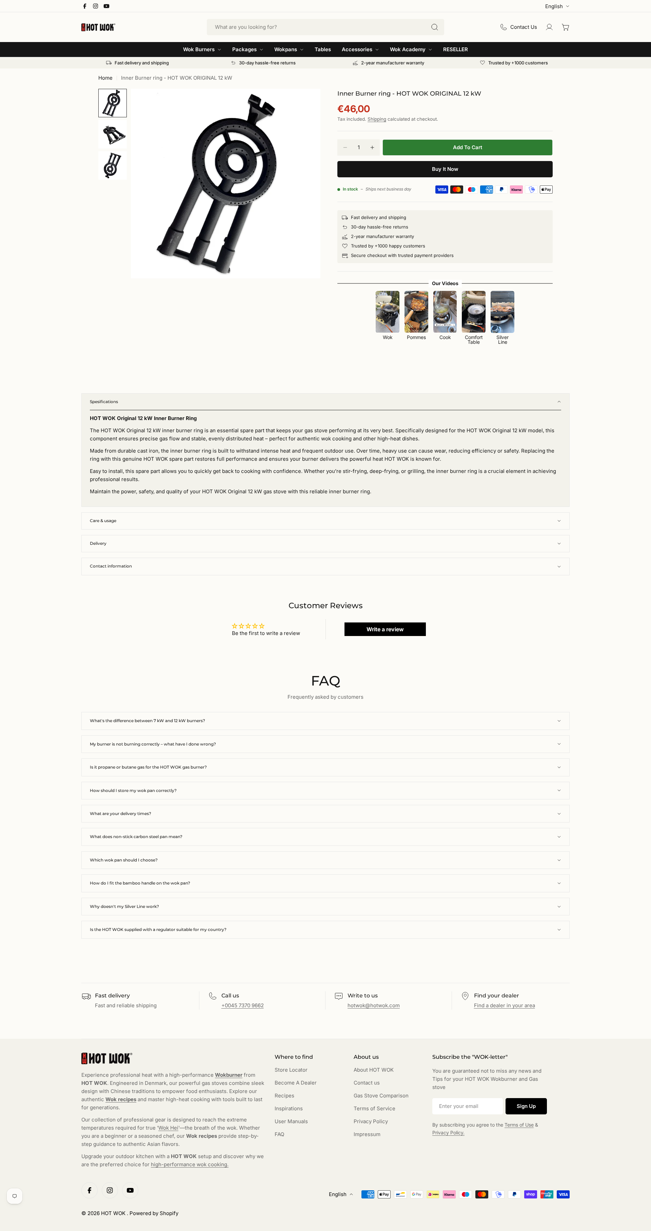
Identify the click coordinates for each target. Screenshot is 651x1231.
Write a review (385, 629)
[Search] (435, 27)
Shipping (377, 119)
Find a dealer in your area (504, 1005)
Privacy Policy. (448, 1132)
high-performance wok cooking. (190, 1164)
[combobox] (325, 27)
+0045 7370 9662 (242, 1005)
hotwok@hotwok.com (374, 1005)
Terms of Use (519, 1125)
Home (105, 78)
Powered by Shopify (154, 1213)
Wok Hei (168, 1128)
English (554, 6)
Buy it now (445, 169)
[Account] (549, 27)
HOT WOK (114, 1213)
